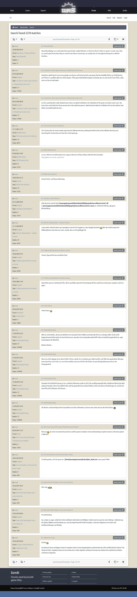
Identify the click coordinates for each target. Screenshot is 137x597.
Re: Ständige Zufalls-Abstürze (50, 198)
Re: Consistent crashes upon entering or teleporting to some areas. (62, 70)
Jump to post (118, 46)
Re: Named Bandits (47, 46)
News (18, 434)
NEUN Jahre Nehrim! (22, 184)
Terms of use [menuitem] (47, 577)
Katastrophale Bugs (22, 340)
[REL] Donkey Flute (22, 160)
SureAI (19, 181)
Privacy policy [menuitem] (47, 572)
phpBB (20, 588)
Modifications (21, 133)
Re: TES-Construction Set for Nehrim (52, 126)
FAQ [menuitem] (114, 18)
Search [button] (109, 18)
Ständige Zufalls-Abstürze (24, 209)
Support (19, 77)
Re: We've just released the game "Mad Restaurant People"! (60, 427)
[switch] (11, 18)
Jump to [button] (74, 581)
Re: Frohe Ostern (46, 306)
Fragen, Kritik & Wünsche (25, 544)
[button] (123, 39)
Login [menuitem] (125, 18)
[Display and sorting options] (15, 39)
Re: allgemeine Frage (48, 537)
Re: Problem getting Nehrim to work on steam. (55, 250)
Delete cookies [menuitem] (47, 581)
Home (74, 572)
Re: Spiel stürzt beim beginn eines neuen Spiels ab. (57, 482)
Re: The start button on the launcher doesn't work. (57, 454)
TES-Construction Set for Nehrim (26, 136)
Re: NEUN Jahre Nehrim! (49, 174)
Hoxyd (16, 46)
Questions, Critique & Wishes (26, 53)
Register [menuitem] (119, 18)
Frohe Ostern (20, 316)
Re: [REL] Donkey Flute (48, 150)
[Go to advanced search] (109, 39)
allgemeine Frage (21, 548)
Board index (76, 577)
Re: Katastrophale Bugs (48, 330)
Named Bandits (21, 56)
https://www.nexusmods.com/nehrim (52, 157)
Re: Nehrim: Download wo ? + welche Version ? (55, 223)
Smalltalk (20, 313)
